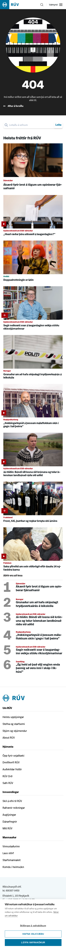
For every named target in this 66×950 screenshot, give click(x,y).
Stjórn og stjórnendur (15, 730)
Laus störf (8, 853)
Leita (58, 125)
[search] (31, 125)
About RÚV (9, 737)
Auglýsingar (9, 814)
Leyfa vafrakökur (33, 942)
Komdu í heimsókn (13, 867)
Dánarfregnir (10, 821)
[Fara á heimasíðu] (12, 4)
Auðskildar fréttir (12, 769)
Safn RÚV (8, 783)
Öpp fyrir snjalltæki (13, 755)
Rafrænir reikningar (14, 807)
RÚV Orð (7, 776)
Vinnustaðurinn (11, 846)
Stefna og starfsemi (14, 724)
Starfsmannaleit (12, 860)
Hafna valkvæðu (33, 934)
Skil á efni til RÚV (12, 801)
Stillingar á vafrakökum (33, 925)
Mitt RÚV (7, 828)
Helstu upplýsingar (13, 717)
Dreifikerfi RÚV (11, 762)
